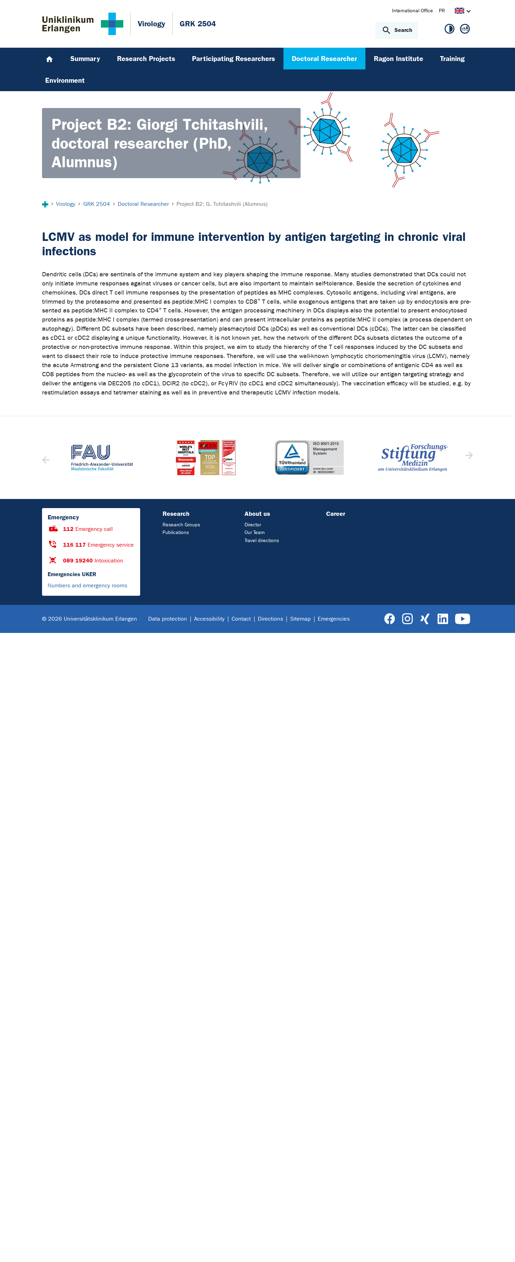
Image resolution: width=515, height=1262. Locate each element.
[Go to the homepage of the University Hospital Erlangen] (82, 24)
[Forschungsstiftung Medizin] (413, 457)
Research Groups (181, 525)
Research (176, 514)
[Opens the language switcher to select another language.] (459, 11)
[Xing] (425, 619)
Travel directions (262, 541)
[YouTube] (462, 619)
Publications (176, 532)
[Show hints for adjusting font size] (465, 30)
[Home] (49, 58)
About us (257, 514)
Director (253, 525)
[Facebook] (389, 619)
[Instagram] (407, 619)
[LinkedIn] (442, 619)
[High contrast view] (449, 30)
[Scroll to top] (501, 1247)
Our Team (255, 532)
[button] (468, 457)
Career (335, 514)
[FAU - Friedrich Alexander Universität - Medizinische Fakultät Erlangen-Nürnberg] (102, 457)
